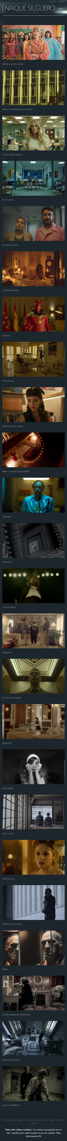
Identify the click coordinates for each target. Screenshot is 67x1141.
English (62, 1)
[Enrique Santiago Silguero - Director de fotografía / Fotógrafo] (28, 9)
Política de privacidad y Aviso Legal (39, 1120)
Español (52, 1)
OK (39, 1136)
